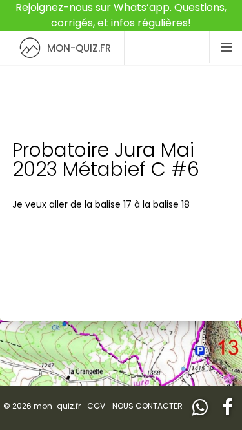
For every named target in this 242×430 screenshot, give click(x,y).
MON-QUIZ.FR (79, 48)
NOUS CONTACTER (147, 405)
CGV (96, 405)
